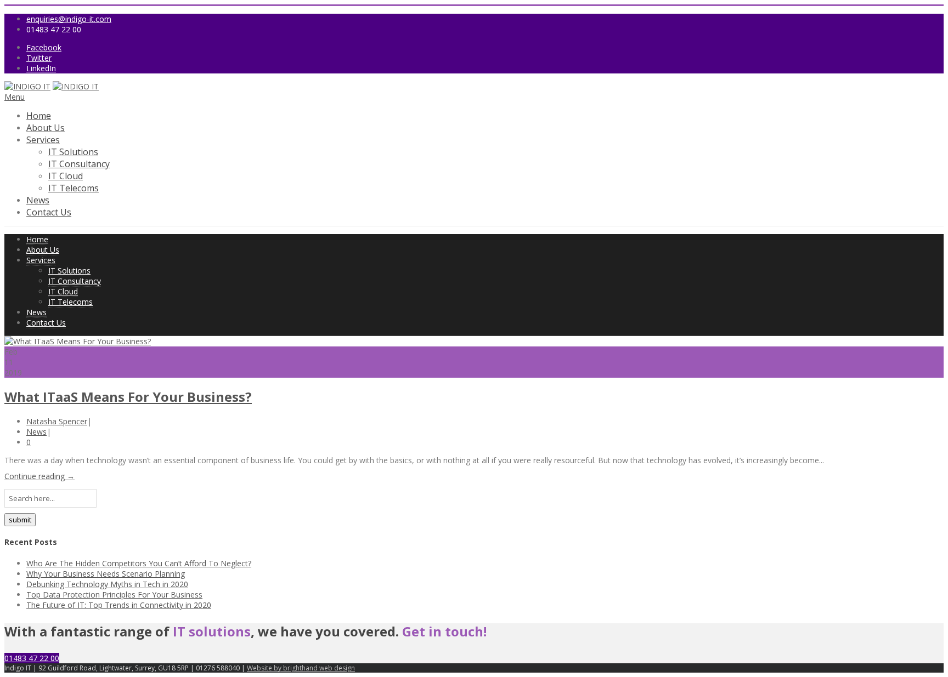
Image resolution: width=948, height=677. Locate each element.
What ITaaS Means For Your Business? (128, 397)
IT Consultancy (79, 164)
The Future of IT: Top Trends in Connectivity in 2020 (118, 605)
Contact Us (48, 212)
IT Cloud (65, 176)
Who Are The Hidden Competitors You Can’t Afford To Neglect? (138, 563)
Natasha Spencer (56, 421)
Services (43, 140)
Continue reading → (39, 476)
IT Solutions (73, 152)
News (37, 200)
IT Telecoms (73, 188)
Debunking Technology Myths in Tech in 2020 (107, 584)
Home (38, 116)
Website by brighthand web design (301, 668)
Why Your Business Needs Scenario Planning (105, 573)
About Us (45, 128)
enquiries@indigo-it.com (68, 19)
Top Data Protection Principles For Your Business (114, 594)
